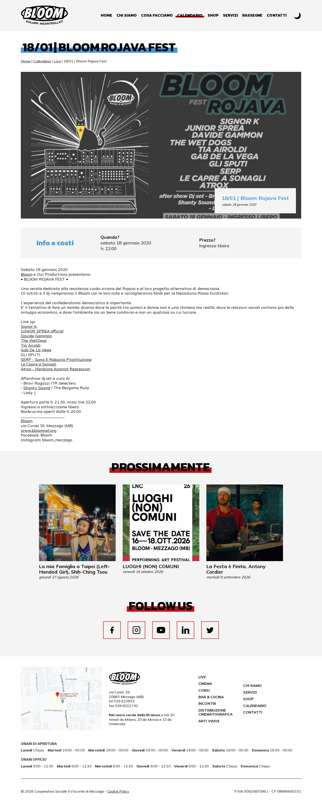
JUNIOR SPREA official (42, 331)
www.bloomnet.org (39, 430)
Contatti (277, 15)
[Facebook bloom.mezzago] (112, 630)
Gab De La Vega (36, 349)
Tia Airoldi (31, 345)
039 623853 (124, 701)
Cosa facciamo (157, 15)
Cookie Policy (118, 791)
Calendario (42, 61)
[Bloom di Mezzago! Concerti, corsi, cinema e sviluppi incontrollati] (44, 15)
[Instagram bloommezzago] (136, 630)
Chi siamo (127, 15)
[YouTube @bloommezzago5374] (161, 630)
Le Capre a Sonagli (38, 364)
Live (57, 61)
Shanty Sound (36, 387)
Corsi (203, 690)
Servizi (230, 15)
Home (106, 15)
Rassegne (252, 15)
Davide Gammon (36, 335)
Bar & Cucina (211, 697)
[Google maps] (61, 729)
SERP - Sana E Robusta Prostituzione (56, 359)
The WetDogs (34, 340)
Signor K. (29, 326)
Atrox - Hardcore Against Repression (55, 368)
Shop (213, 15)
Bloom (26, 274)
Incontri (207, 703)
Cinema (205, 683)
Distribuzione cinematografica (215, 712)
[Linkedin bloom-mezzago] (185, 630)
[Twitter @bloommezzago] (210, 630)
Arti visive (208, 721)
